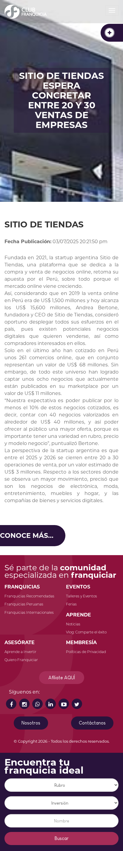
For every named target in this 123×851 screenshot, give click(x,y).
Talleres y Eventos (81, 596)
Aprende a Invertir (20, 651)
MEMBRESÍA (81, 642)
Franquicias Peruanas (23, 604)
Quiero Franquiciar (21, 660)
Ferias (71, 604)
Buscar (62, 838)
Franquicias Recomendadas (29, 596)
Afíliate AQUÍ (61, 677)
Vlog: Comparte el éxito (86, 632)
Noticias (73, 624)
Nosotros (30, 722)
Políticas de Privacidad (86, 651)
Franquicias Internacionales (29, 612)
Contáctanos (92, 722)
